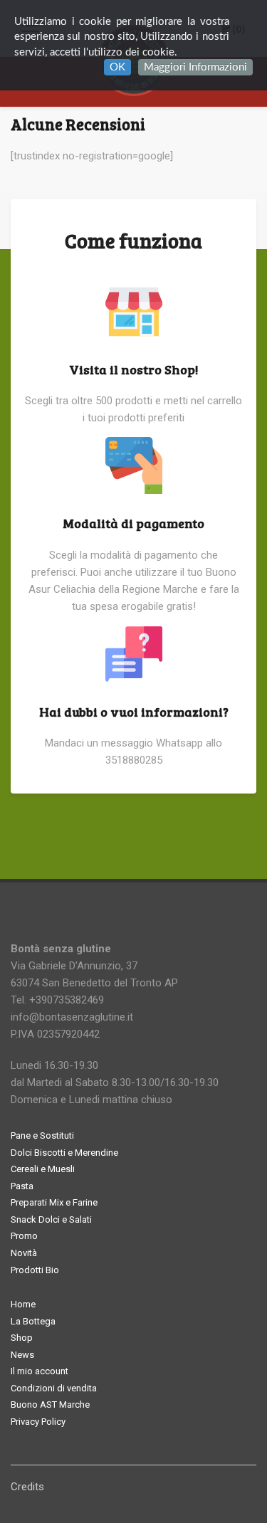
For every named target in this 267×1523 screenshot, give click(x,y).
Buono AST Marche (50, 1404)
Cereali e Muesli (43, 1169)
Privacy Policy (38, 1421)
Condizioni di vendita (54, 1388)
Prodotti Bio (35, 1270)
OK (117, 67)
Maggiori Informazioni (195, 67)
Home (23, 1304)
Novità (24, 1253)
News (22, 1354)
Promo (24, 1235)
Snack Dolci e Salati (51, 1219)
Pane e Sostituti (42, 1135)
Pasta (22, 1186)
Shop (22, 1337)
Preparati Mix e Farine (54, 1202)
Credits (27, 1486)
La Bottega (33, 1321)
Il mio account (39, 1371)
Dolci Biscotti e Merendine (64, 1152)
